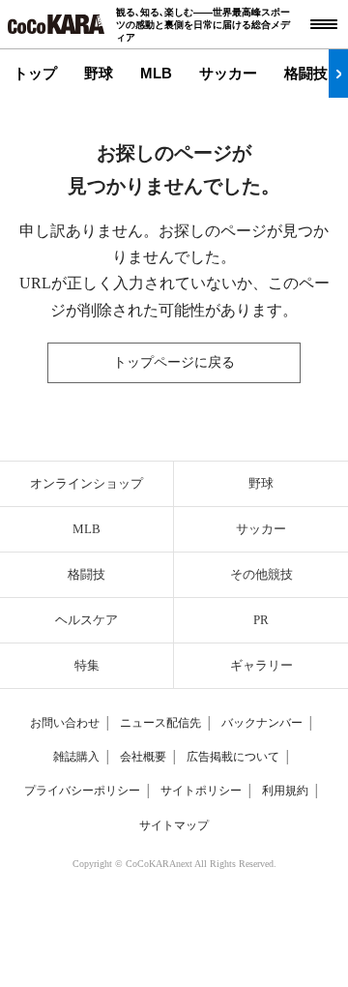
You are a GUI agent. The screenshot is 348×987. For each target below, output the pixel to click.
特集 (87, 665)
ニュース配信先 (160, 723)
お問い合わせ (65, 723)
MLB (156, 73)
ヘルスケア (86, 620)
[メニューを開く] (324, 24)
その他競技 (261, 574)
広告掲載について (233, 756)
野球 (98, 73)
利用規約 (285, 790)
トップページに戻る (174, 362)
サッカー (228, 73)
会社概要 (143, 756)
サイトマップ (174, 825)
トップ (35, 73)
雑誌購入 (76, 756)
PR (261, 620)
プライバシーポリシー (82, 790)
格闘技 (306, 73)
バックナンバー (262, 723)
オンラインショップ (86, 483)
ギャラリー (261, 665)
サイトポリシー (201, 790)
